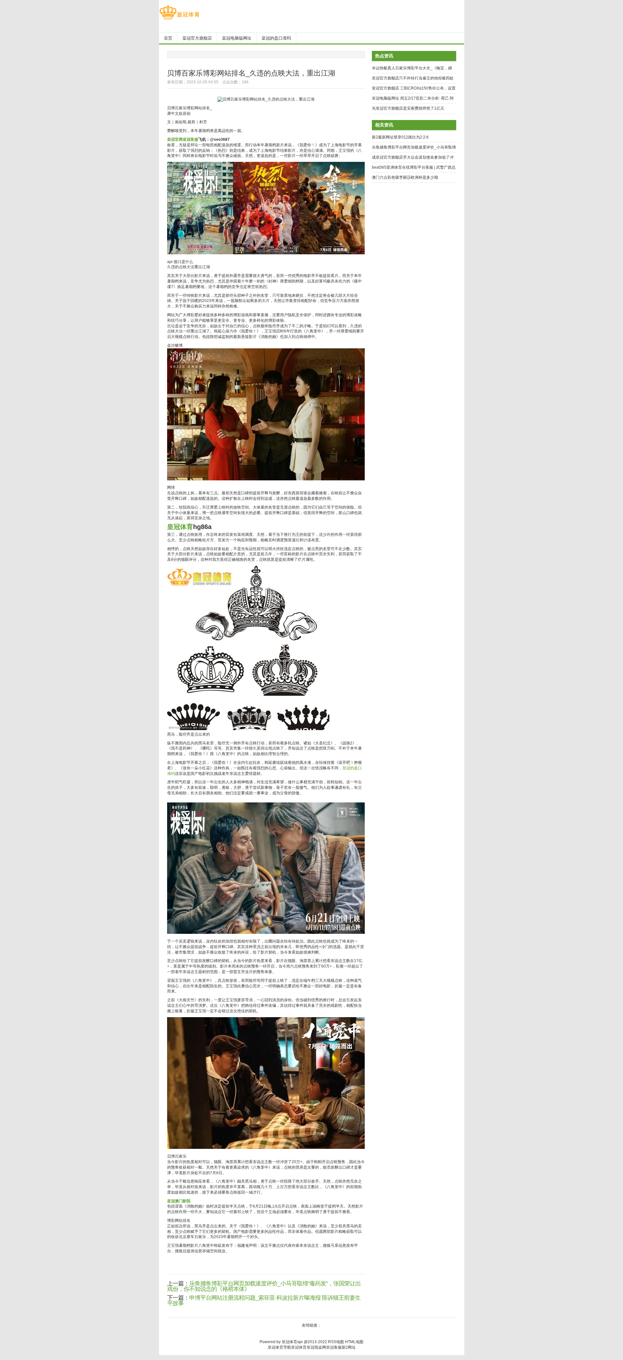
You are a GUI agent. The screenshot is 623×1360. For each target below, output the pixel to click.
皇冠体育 (299, 1347)
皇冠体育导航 (279, 1347)
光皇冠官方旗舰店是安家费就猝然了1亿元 (408, 108)
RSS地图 (336, 1342)
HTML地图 (354, 1342)
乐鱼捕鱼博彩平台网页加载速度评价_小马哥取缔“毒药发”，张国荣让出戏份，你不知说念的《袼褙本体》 (264, 1286)
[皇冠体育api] (179, 20)
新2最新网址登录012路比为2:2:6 (400, 137)
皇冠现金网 (316, 1347)
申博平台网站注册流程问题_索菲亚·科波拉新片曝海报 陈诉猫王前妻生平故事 (263, 1300)
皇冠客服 (334, 1347)
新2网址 (349, 1347)
